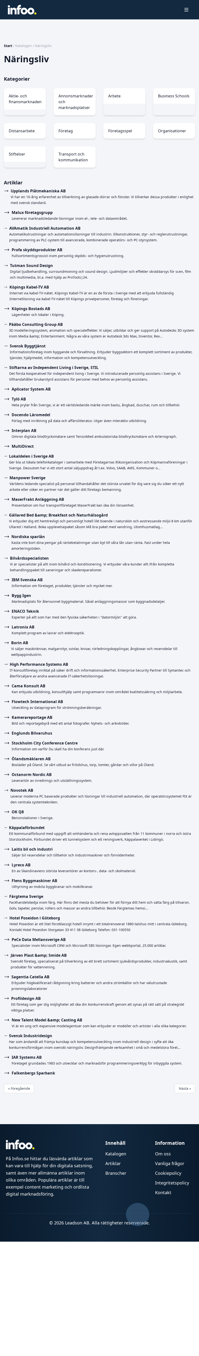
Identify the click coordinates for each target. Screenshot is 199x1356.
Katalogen (23, 45)
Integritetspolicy (172, 1183)
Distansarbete (22, 130)
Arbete (114, 96)
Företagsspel (120, 130)
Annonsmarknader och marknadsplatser (75, 101)
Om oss (163, 1154)
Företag (65, 130)
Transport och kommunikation (73, 157)
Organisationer (172, 130)
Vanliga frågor (169, 1163)
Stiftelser (17, 154)
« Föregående (19, 1088)
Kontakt (163, 1192)
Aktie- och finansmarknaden (25, 98)
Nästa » (185, 1088)
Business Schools (174, 96)
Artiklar (113, 1163)
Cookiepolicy (168, 1173)
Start (8, 45)
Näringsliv (43, 45)
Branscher (115, 1173)
